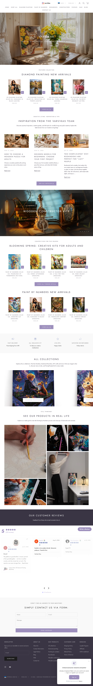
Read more (7, 171)
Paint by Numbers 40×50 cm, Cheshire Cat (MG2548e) (14, 317)
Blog (86, 7)
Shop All (14, 7)
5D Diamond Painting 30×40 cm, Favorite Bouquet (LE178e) (78, 99)
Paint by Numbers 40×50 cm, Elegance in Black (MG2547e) (36, 317)
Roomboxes (53, 7)
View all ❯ (46, 109)
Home (7, 7)
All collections (52, 646)
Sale (81, 7)
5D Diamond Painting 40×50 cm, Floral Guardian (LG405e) (57, 99)
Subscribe (11, 658)
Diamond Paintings (33, 400)
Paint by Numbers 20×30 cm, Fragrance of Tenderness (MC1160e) (14, 274)
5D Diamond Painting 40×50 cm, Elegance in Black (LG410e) (14, 99)
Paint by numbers (40, 7)
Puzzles (74, 7)
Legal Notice (36, 652)
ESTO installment (84, 652)
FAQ (34, 658)
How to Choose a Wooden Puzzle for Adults (14, 156)
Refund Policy (68, 652)
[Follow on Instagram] (5, 667)
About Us (35, 646)
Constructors (64, 7)
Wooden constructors (54, 658)
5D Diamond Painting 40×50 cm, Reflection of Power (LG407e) (36, 99)
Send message (46, 630)
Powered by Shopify (49, 677)
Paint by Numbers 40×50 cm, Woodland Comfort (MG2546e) (57, 317)
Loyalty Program (84, 646)
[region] (46, 213)
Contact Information (38, 649)
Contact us (46, 10)
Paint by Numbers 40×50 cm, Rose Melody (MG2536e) (78, 274)
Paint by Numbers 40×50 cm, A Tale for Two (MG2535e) (57, 274)
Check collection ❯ (46, 223)
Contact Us (36, 661)
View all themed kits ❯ (46, 284)
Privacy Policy (68, 649)
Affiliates (82, 649)
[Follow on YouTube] (10, 667)
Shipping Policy (68, 646)
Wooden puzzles (52, 661)
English (71, 3)
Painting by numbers (53, 652)
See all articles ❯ (46, 183)
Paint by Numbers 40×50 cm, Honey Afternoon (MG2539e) (36, 274)
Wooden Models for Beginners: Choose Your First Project (45, 156)
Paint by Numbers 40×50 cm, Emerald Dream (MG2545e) (78, 317)
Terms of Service (68, 655)
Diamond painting (26, 7)
